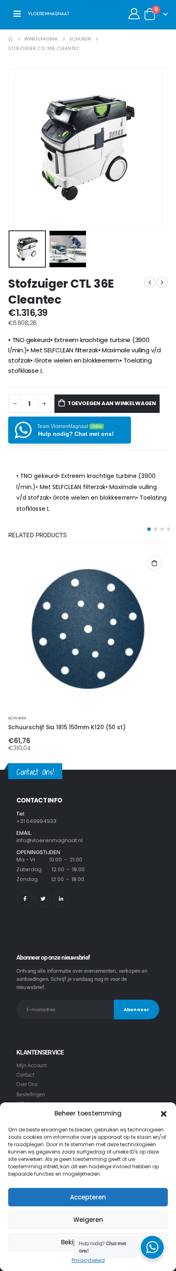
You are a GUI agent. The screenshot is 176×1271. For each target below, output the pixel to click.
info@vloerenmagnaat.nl (49, 840)
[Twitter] (42, 898)
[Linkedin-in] (61, 898)
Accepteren (88, 1197)
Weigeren (88, 1219)
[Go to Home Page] (10, 39)
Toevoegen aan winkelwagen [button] (154, 562)
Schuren (17, 718)
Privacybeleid (88, 1260)
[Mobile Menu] (17, 14)
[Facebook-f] (24, 898)
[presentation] (18, 148)
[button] (164, 1113)
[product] (88, 629)
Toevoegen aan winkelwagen (112, 403)
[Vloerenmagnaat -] (48, 13)
